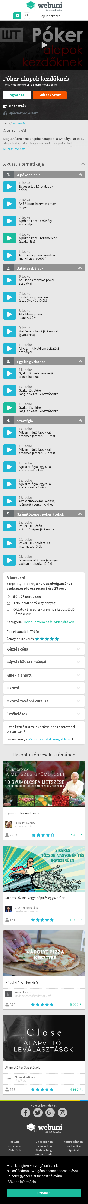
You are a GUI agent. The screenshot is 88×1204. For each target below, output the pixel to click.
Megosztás (17, 106)
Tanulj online (73, 1146)
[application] (44, 45)
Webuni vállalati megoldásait (50, 739)
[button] (44, 45)
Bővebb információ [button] (21, 1182)
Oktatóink (14, 1150)
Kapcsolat (14, 1146)
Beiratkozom (50, 94)
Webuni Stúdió (44, 1154)
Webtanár (19, 123)
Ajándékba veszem (23, 113)
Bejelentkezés (49, 16)
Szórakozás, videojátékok (54, 622)
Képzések (73, 1150)
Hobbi (28, 622)
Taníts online (44, 1146)
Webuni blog (44, 1150)
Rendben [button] (44, 1193)
